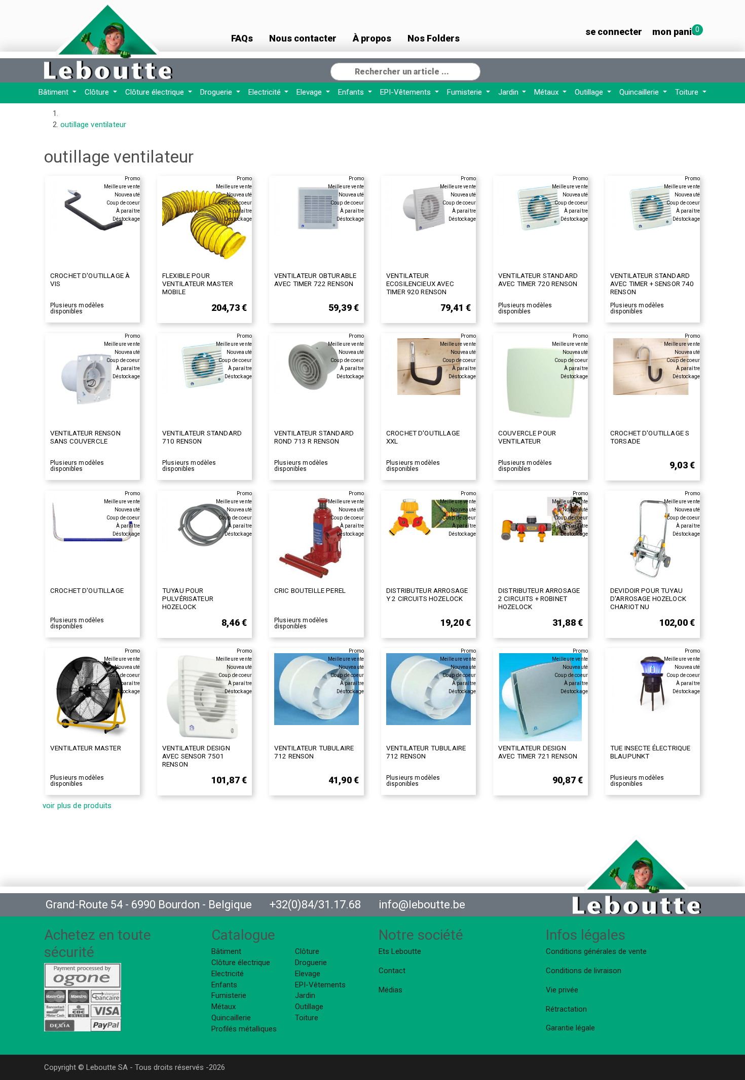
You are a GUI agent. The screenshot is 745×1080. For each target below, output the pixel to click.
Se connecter (613, 31)
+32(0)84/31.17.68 (315, 904)
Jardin (509, 92)
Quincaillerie (640, 92)
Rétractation (566, 1009)
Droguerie (217, 92)
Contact (392, 970)
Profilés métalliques (244, 1028)
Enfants (352, 92)
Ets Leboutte (400, 951)
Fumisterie (465, 92)
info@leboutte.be (422, 904)
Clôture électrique (155, 92)
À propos (372, 38)
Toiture (687, 92)
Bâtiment (54, 92)
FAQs (242, 38)
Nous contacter (303, 38)
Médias (390, 989)
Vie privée (562, 989)
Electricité (265, 92)
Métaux (547, 92)
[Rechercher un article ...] (472, 70)
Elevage (310, 92)
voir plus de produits (77, 805)
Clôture (98, 92)
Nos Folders (433, 38)
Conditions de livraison (583, 970)
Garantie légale (570, 1027)
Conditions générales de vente (596, 951)
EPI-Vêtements (406, 92)
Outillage (590, 92)
